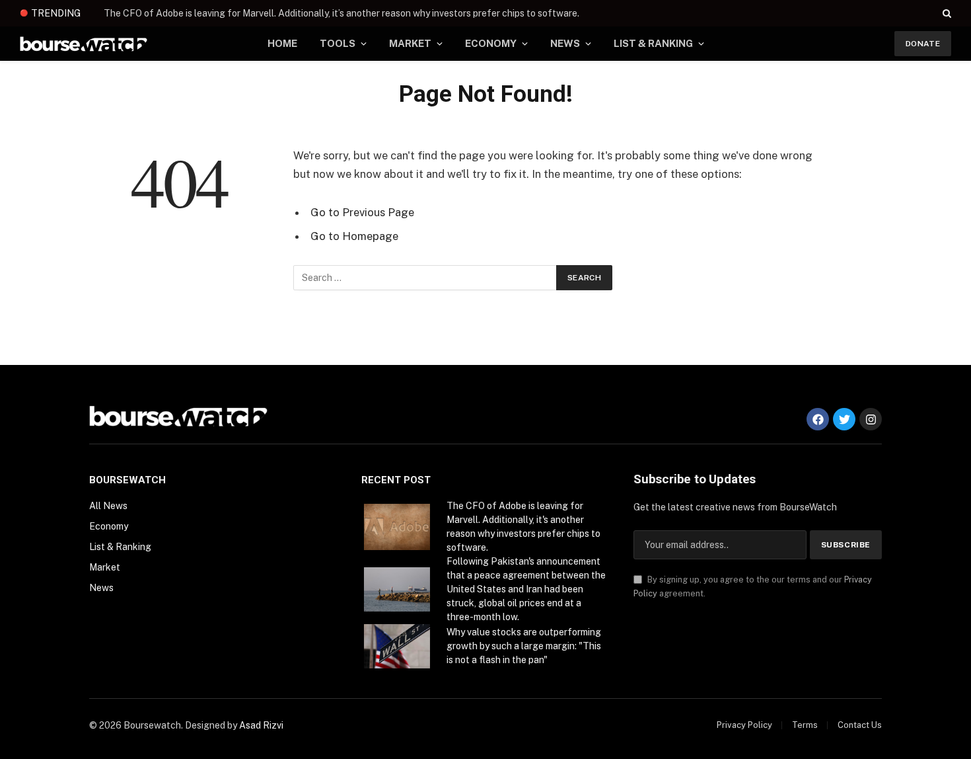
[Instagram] (870, 419)
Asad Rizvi (261, 725)
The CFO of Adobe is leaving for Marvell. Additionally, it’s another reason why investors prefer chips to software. (341, 13)
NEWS (565, 43)
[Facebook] (818, 419)
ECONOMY (491, 43)
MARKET (410, 43)
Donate (923, 43)
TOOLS (337, 43)
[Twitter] (844, 419)
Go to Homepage (354, 236)
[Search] (945, 13)
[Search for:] (425, 277)
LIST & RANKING (653, 43)
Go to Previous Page (362, 212)
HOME (282, 43)
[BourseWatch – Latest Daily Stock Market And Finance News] (83, 44)
